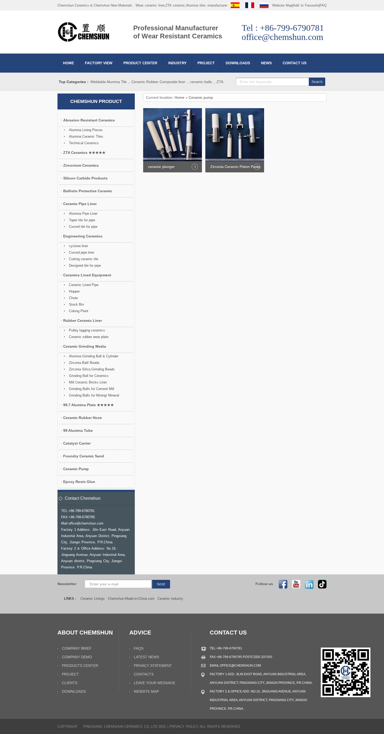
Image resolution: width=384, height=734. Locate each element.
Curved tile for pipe (83, 227)
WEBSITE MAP (146, 691)
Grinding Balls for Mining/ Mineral (94, 395)
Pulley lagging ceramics (87, 330)
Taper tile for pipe (82, 220)
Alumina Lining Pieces (86, 130)
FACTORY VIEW (98, 63)
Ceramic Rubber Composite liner (158, 82)
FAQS (138, 648)
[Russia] (264, 5)
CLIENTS (69, 683)
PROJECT (206, 63)
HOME (68, 63)
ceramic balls (201, 82)
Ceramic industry (170, 599)
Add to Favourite (306, 5)
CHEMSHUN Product (96, 101)
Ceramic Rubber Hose (82, 418)
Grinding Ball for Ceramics (89, 376)
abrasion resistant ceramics (89, 120)
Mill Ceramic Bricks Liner (88, 382)
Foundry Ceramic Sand (83, 456)
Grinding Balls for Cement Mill (91, 389)
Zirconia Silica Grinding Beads (92, 369)
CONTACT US (294, 63)
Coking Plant (78, 311)
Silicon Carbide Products (85, 178)
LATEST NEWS (146, 657)
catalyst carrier (77, 443)
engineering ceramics (82, 236)
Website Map (282, 5)
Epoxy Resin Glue (79, 482)
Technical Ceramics (84, 143)
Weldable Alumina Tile (108, 82)
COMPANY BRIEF (77, 648)
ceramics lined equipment (87, 275)
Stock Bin (76, 304)
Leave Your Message (154, 683)
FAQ (323, 5)
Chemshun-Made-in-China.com (131, 599)
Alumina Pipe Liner (83, 213)
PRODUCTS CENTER (80, 665)
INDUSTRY (177, 63)
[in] (307, 584)
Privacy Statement (153, 665)
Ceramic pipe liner (80, 204)
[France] (249, 5)
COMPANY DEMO (77, 657)
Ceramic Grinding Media (84, 346)
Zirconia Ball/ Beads (84, 363)
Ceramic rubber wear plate (88, 337)
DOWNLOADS (238, 63)
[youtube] (294, 584)
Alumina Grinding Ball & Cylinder (93, 356)
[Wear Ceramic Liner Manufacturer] (83, 41)
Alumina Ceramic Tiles (86, 136)
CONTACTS (144, 674)
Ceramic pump (201, 97)
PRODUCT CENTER (140, 63)
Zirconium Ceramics (81, 165)
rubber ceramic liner (82, 320)
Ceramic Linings (92, 599)
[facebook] (281, 584)
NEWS (266, 63)
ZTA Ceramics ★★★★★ (84, 152)
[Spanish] (235, 5)
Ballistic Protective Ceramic (87, 191)
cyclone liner (78, 246)
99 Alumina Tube (78, 430)
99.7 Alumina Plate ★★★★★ (88, 405)
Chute (73, 298)
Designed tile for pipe (85, 265)
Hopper (74, 291)
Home (179, 97)
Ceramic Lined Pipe (83, 285)
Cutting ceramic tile (83, 259)
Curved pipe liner (81, 252)
